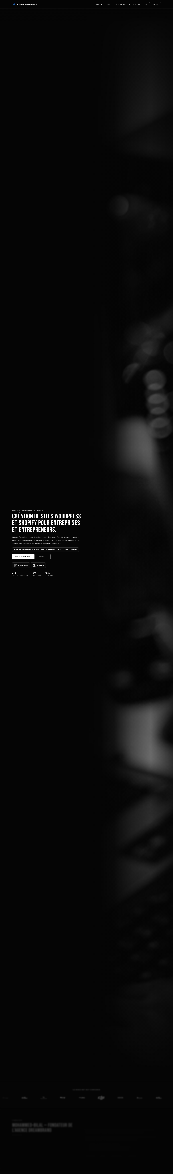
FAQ (145, 4)
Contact (155, 4)
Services (132, 4)
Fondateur (109, 4)
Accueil (99, 4)
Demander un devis (23, 557)
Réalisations (121, 4)
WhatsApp (43, 557)
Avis (140, 4)
